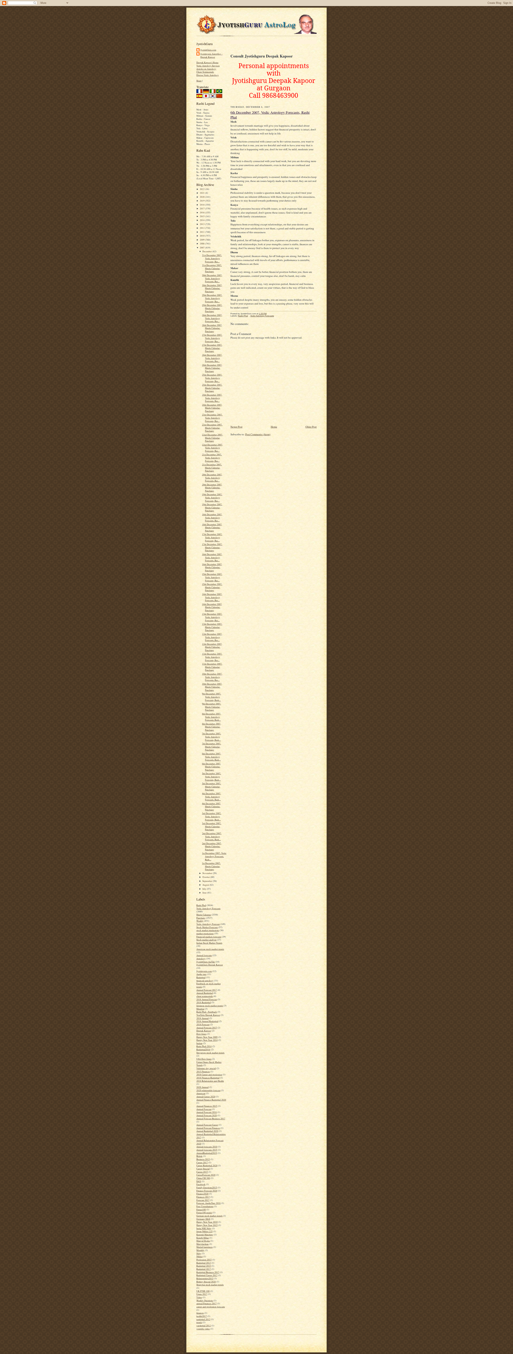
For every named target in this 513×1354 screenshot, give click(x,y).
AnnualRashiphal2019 (206, 1152)
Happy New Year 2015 (207, 1225)
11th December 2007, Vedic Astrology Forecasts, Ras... (212, 656)
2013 (202, 224)
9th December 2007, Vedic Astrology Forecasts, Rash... (211, 696)
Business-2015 (203, 1159)
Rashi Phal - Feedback (206, 1011)
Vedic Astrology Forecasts (208, 908)
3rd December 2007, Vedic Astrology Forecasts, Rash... (211, 816)
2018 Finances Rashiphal (207, 1077)
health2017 (201, 1316)
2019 (202, 200)
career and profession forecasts (210, 1306)
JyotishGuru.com (208, 49)
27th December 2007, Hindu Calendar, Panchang (212, 348)
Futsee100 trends (204, 1212)
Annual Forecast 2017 (206, 989)
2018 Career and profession (209, 1074)
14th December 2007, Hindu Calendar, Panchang (212, 607)
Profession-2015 (204, 1259)
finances (200, 1312)
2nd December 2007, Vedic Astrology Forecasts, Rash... (212, 836)
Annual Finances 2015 (206, 1105)
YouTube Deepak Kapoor (208, 1014)
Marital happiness (204, 1246)
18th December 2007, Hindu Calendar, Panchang (212, 527)
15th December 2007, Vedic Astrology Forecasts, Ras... (212, 577)
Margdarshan (202, 1243)
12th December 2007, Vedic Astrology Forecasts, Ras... (212, 637)
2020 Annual (202, 1087)
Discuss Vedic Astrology (207, 75)
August (206, 884)
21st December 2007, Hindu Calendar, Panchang (212, 467)
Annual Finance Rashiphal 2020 (211, 1099)
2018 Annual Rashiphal (207, 1021)
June (204, 892)
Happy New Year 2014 (207, 1039)
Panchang (200, 917)
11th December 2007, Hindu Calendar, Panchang (212, 666)
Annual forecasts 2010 (206, 1146)
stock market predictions (207, 930)
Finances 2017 (203, 1196)
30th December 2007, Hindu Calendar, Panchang (212, 288)
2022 (202, 189)
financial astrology (204, 980)
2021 (202, 192)
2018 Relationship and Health (210, 1080)
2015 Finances (203, 1071)
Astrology (201, 958)
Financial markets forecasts (208, 936)
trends (199, 1322)
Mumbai (200, 1008)
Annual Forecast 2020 (206, 1115)
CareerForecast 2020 (205, 1174)
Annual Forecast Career (207, 1124)
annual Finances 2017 (206, 1303)
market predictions (205, 933)
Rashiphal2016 (203, 1049)
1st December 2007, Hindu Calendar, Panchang (211, 866)
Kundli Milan (202, 1237)
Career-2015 (202, 1171)
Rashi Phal (201, 905)
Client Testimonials (205, 71)
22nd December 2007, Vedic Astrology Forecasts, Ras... (212, 447)
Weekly (199, 920)
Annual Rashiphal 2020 (207, 1130)
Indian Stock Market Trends (209, 942)
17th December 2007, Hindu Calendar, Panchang (212, 547)
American (200, 1093)
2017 (202, 208)
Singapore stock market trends (210, 1052)
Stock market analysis (206, 939)
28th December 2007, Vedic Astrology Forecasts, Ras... (212, 318)
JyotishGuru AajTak (205, 961)
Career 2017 (202, 1162)
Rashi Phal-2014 (204, 1046)
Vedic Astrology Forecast (208, 924)
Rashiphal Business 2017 (207, 1272)
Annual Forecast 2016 (206, 1112)
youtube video (203, 1328)
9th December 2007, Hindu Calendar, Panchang (211, 706)
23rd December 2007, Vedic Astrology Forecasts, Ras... (212, 417)
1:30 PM (263, 314)
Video (199, 1297)
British (199, 1155)
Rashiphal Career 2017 (206, 1275)
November (207, 873)
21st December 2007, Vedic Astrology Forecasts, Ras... (212, 457)
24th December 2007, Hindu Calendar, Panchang (212, 407)
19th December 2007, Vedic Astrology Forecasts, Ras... (212, 497)
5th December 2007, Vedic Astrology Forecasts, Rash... (211, 776)
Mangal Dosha (203, 1240)
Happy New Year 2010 (207, 1221)
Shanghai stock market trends (210, 1284)
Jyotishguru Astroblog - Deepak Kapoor (211, 55)
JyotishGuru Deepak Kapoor (209, 964)
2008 (202, 243)
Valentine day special (206, 1068)
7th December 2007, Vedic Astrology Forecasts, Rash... (211, 736)
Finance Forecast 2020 (206, 1190)
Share (199, 80)
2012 (202, 227)
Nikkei (199, 1256)
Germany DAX (203, 1218)
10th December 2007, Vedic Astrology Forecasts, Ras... (212, 677)
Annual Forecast (203, 1109)
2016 (202, 212)
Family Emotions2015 (206, 1187)
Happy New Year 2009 (207, 1036)
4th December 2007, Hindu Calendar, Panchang (211, 806)
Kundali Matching (204, 1234)
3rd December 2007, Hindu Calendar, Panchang (211, 826)
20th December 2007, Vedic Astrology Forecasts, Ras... (212, 477)
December (207, 251)
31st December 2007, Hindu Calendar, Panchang (212, 268)
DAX (198, 1181)
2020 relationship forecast (208, 1090)
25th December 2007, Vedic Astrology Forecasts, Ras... (212, 377)
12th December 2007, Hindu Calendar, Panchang (212, 647)
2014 (202, 220)
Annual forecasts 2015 (206, 1149)
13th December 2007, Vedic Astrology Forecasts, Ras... (212, 617)
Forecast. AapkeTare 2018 (208, 1203)
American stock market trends (210, 949)
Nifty (198, 1253)
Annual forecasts (204, 955)
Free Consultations (204, 1206)
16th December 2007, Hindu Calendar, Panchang (212, 567)
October (206, 876)
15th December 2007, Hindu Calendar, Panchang (212, 587)
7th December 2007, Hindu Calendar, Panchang (211, 746)
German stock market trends (209, 1215)
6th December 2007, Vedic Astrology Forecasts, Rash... (211, 756)
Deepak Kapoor (203, 1030)
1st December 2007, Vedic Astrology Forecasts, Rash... (214, 856)
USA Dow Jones (203, 1058)
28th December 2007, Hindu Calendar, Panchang (212, 328)
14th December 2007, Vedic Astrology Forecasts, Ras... (212, 597)
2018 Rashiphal (203, 1002)
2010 (202, 235)
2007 (202, 247)
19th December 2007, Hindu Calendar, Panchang (212, 507)
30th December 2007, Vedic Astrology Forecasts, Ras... (212, 278)
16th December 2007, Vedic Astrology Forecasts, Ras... (212, 557)
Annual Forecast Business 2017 (210, 1118)
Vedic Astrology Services (208, 65)
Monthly (200, 1250)
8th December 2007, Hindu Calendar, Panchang (211, 726)
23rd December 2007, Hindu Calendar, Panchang (212, 427)
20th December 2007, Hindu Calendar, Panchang (212, 487)
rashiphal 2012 (203, 1319)
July (204, 888)
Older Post (311, 426)
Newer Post (236, 426)
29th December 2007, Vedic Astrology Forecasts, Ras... (212, 298)
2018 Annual (202, 1018)
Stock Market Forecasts (207, 927)
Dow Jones (201, 1033)
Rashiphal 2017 (203, 1268)
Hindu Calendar (203, 914)
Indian (199, 1043)
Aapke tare (201, 974)
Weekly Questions (204, 1300)
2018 (202, 204)
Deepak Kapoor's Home (207, 62)
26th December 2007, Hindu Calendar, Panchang (212, 368)
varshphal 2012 (203, 1325)
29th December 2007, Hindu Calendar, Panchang (212, 308)
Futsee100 (201, 1209)
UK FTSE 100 (203, 1291)
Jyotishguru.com (204, 971)
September (207, 880)
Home (274, 426)
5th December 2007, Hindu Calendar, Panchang (211, 786)
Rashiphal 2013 (203, 1262)
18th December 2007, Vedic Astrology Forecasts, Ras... (212, 517)
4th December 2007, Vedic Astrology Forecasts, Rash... (211, 796)
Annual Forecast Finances (208, 1127)
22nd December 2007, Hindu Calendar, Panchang (212, 437)
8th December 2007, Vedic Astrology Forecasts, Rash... (211, 716)
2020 (202, 196)
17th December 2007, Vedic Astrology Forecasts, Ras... (212, 537)
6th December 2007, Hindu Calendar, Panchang (211, 766)
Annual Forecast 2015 (206, 1027)
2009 (202, 239)
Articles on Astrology (206, 68)
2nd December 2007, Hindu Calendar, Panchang (212, 846)
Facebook (200, 1184)
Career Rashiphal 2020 (206, 1165)
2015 (202, 216)
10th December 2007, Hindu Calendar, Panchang (212, 687)
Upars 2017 (201, 1294)
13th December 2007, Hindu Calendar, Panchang (212, 627)
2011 (202, 231)
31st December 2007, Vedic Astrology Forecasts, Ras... (212, 258)
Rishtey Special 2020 (206, 1281)
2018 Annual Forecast (206, 999)
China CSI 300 (203, 1178)
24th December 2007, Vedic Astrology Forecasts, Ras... (212, 397)
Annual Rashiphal (204, 992)
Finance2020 (202, 1193)
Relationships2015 (204, 1278)
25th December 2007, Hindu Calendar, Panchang (212, 387)
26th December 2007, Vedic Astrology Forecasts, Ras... (212, 358)
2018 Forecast (202, 1024)
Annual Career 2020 (205, 1096)
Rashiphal (200, 977)
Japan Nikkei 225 (204, 1231)
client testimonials (204, 996)
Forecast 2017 (202, 1200)
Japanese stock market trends (209, 1005)
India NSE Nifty (203, 1228)
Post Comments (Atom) (257, 434)
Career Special (203, 1168)
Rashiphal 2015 (203, 1265)
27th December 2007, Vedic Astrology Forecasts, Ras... (212, 338)
